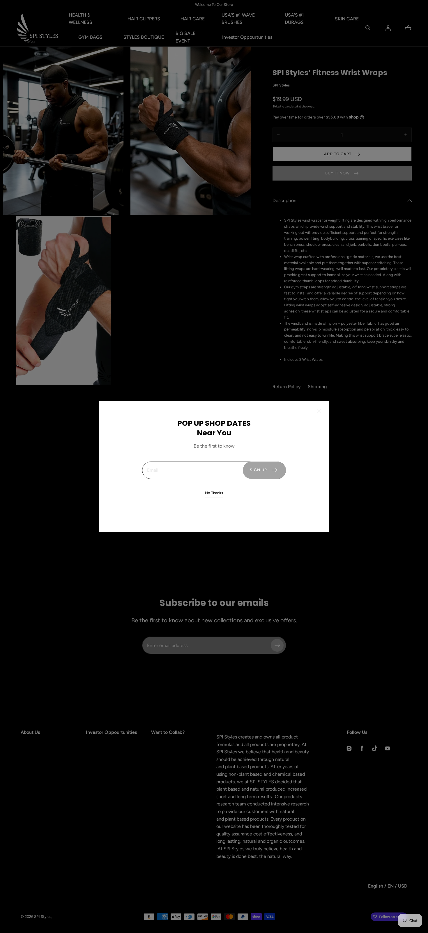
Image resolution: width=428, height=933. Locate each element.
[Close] (318, 412)
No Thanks (214, 493)
